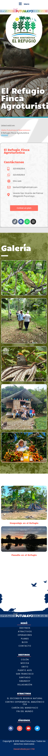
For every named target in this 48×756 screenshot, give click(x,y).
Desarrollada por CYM (24, 749)
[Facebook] (10, 728)
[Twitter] (37, 728)
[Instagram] (19, 728)
